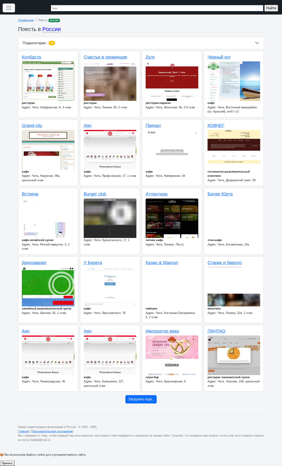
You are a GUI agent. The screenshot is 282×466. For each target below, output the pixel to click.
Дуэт (150, 57)
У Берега (93, 262)
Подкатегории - (38, 43)
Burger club (95, 194)
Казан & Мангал (162, 262)
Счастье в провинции (105, 57)
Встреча (30, 194)
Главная (23, 431)
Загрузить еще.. (141, 399)
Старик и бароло (225, 262)
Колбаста (31, 57)
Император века (162, 331)
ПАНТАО (216, 331)
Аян (87, 125)
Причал (153, 125)
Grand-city (32, 125)
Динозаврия (34, 262)
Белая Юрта (220, 194)
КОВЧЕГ (216, 125)
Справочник (26, 20)
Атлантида (156, 194)
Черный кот (219, 57)
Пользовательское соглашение (52, 431)
